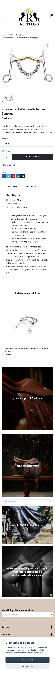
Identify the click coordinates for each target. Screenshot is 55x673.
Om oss (5, 634)
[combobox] (27, 151)
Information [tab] (13, 194)
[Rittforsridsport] (28, 20)
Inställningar (27, 666)
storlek (5, 146)
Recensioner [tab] (32, 194)
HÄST (11, 42)
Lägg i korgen (34, 164)
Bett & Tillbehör (22, 42)
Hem (3, 42)
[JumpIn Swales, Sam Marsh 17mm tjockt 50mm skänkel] (27, 332)
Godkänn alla (27, 660)
